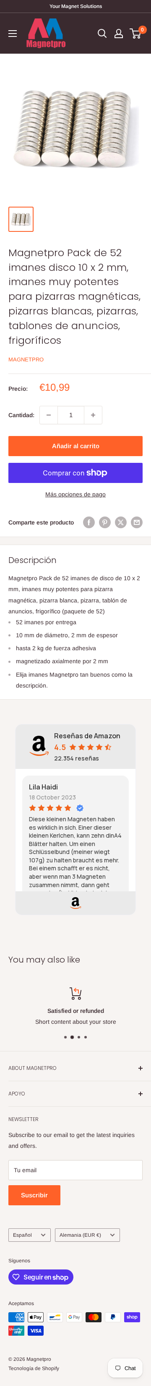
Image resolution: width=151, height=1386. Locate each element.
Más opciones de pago (75, 494)
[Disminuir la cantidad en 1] (48, 415)
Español (22, 1235)
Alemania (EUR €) (80, 1235)
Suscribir (34, 1195)
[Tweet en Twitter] (121, 522)
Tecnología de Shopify (33, 1368)
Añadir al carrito (75, 445)
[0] (135, 34)
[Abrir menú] (12, 33)
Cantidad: (21, 415)
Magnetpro (26, 359)
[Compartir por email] (137, 522)
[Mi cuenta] (119, 33)
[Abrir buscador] (102, 33)
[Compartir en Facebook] (89, 522)
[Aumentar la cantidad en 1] (93, 415)
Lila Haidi (43, 787)
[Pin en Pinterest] (105, 522)
